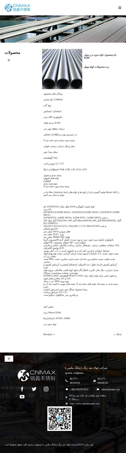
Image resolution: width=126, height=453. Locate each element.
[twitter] (34, 389)
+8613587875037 (79, 389)
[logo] (17, 5)
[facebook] (22, 389)
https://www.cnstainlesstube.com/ (85, 404)
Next (118, 334)
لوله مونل (89, 67)
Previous (47, 334)
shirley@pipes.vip (111, 389)
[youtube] (22, 396)
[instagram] (46, 389)
